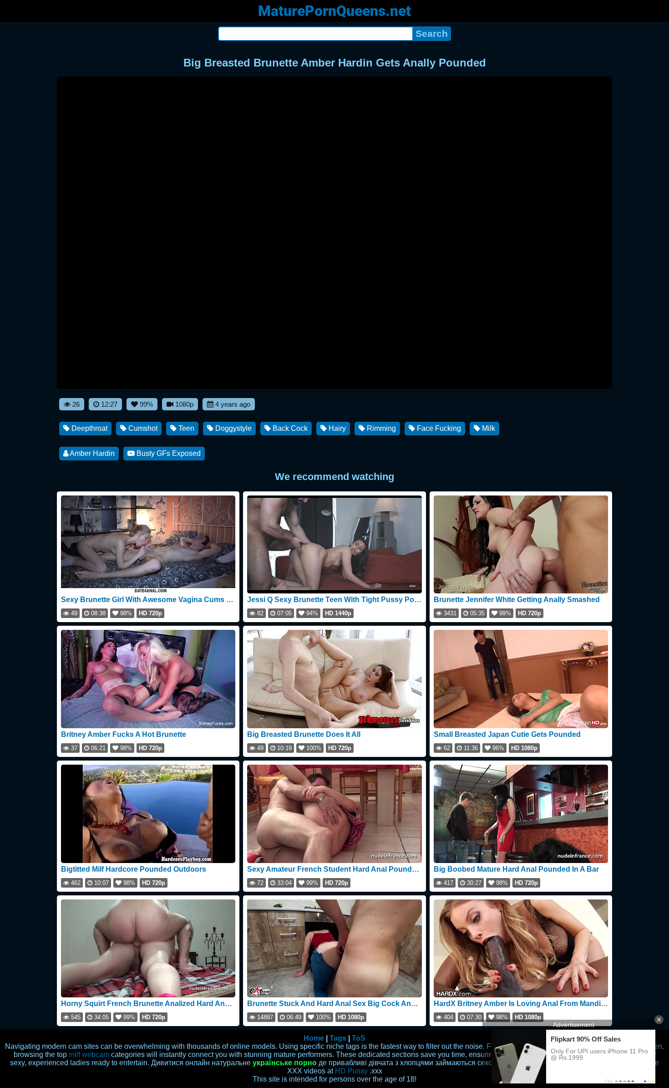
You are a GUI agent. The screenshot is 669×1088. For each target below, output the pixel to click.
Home (314, 1038)
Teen (185, 428)
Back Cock (289, 428)
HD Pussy (351, 1071)
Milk (487, 428)
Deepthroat (88, 428)
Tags (337, 1038)
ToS (358, 1038)
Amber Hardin (91, 453)
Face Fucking (438, 428)
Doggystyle (232, 428)
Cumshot (142, 428)
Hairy (336, 428)
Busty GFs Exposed (168, 453)
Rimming (380, 428)
